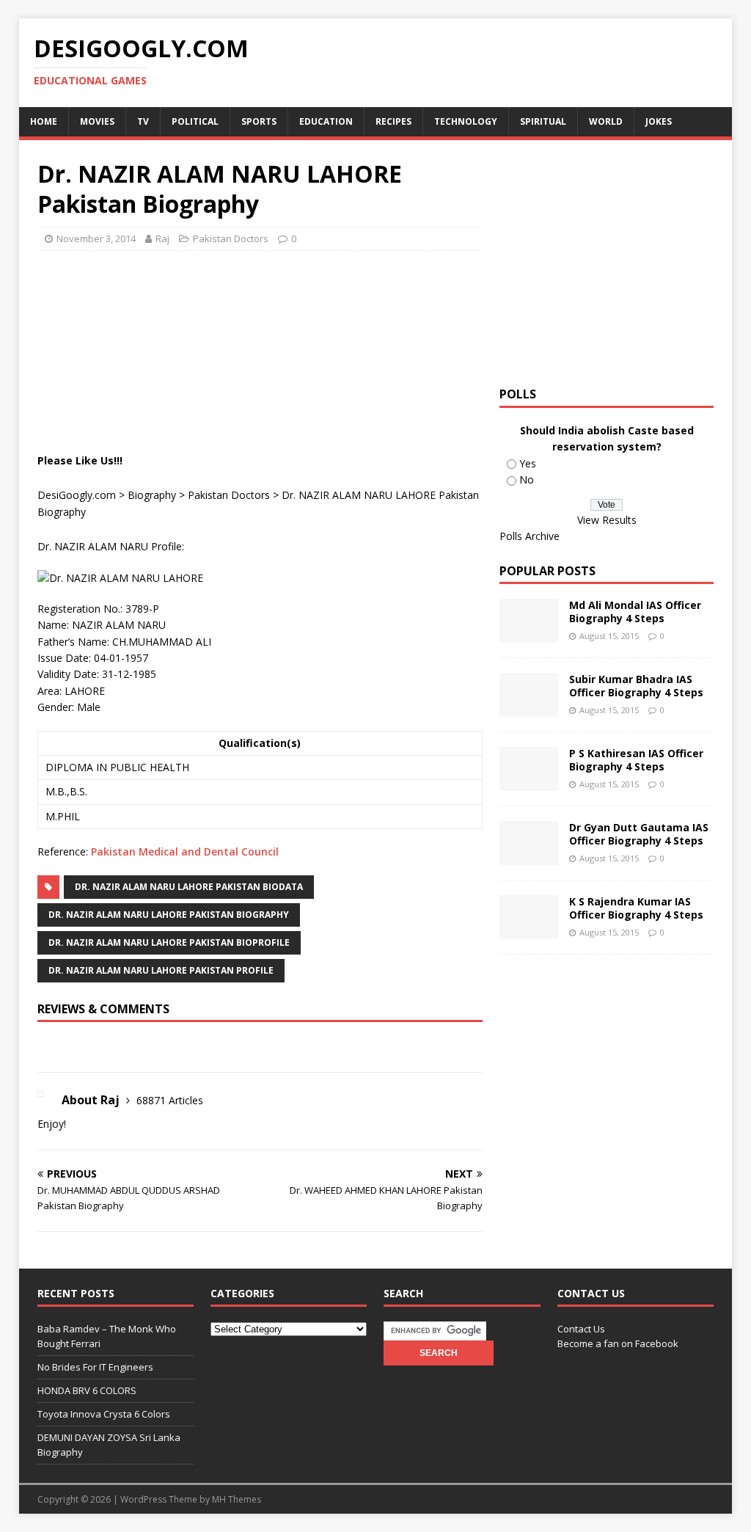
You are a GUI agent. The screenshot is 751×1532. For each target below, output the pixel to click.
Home (43, 121)
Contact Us (581, 1328)
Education (326, 121)
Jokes (658, 121)
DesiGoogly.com (76, 495)
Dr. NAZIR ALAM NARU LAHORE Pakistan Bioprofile (169, 942)
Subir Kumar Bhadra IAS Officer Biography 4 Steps (636, 685)
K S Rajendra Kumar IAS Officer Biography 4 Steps (636, 908)
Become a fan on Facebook (617, 1343)
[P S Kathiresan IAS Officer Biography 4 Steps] (528, 782)
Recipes (393, 121)
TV (143, 121)
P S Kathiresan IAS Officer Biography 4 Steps (636, 759)
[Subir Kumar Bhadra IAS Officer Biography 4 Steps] (528, 708)
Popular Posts (547, 571)
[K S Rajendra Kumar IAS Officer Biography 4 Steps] (528, 931)
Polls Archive (529, 536)
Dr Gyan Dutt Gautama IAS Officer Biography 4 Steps (638, 833)
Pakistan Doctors (230, 238)
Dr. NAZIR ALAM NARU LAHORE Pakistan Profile (161, 970)
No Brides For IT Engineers (95, 1367)
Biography (152, 495)
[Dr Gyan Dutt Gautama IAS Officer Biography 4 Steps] (528, 857)
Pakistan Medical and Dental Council (185, 851)
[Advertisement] (304, 299)
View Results (607, 520)
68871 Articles (169, 1100)
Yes (527, 463)
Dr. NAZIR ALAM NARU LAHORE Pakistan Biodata (189, 886)
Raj (162, 238)
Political (195, 121)
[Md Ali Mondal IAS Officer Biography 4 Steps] (528, 634)
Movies (97, 121)
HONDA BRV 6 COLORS (86, 1390)
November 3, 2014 (96, 238)
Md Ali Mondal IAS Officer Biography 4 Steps (635, 611)
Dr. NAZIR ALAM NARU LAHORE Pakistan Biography (168, 914)
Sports (258, 121)
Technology (465, 121)
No (526, 479)
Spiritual (543, 121)
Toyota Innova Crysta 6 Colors (103, 1413)
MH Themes (236, 1499)
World (606, 121)
